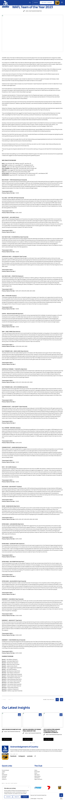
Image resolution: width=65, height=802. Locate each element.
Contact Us (4, 779)
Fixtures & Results (5, 770)
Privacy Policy (40, 798)
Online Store (4, 776)
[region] (16, 792)
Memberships (4, 774)
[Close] (29, 787)
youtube (29, 756)
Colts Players (37, 777)
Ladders (3, 771)
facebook (13, 756)
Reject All (17, 796)
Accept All (25, 796)
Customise (8, 796)
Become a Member (47, 2)
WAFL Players (37, 774)
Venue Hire (4, 777)
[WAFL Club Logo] (5, 4)
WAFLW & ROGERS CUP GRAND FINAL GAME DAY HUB (32, 730)
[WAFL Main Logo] (57, 2)
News (3, 773)
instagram (21, 756)
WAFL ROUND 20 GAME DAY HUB (11, 729)
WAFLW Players (37, 776)
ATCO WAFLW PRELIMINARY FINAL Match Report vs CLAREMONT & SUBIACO (52, 731)
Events (36, 2)
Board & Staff (37, 771)
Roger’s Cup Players (38, 779)
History (35, 770)
